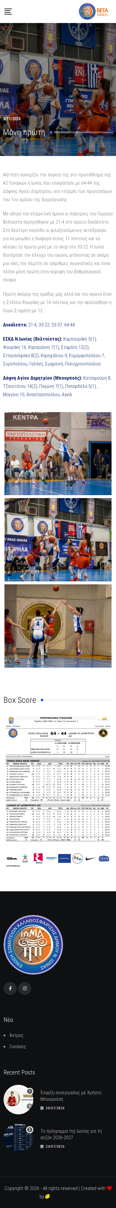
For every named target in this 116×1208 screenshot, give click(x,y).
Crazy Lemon (63, 1196)
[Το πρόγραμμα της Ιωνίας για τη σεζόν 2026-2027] (18, 1138)
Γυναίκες (18, 1046)
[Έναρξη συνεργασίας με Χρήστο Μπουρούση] (18, 1099)
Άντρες (16, 1035)
